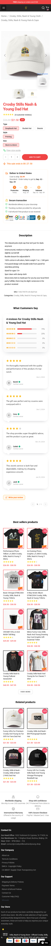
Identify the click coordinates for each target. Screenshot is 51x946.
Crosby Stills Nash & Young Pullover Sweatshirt (11, 676)
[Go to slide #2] (32, 93)
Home (4, 16)
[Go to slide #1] (18, 93)
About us (5, 855)
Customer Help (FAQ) (10, 896)
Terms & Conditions (10, 859)
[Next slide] (46, 55)
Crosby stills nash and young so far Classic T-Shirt (36, 676)
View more (26, 692)
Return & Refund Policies (12, 889)
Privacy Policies (8, 863)
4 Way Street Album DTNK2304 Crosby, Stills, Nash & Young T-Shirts (37, 595)
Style (5, 132)
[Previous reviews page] (32, 504)
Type (5, 124)
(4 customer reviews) (23, 115)
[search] (43, 7)
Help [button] (46, 943)
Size (5, 141)
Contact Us (6, 893)
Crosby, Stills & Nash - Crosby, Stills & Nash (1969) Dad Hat (12, 772)
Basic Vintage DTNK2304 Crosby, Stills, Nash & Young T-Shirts (13, 595)
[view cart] (47, 7)
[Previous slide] (5, 55)
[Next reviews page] (45, 504)
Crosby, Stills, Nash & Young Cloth (25, 16)
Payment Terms (8, 886)
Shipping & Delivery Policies (13, 882)
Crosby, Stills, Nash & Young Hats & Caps (20, 20)
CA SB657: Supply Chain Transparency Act (19, 870)
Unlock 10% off (5, 934)
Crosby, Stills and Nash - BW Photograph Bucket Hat (37, 733)
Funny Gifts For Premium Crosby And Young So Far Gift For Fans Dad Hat (13, 733)
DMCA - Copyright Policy (11, 866)
